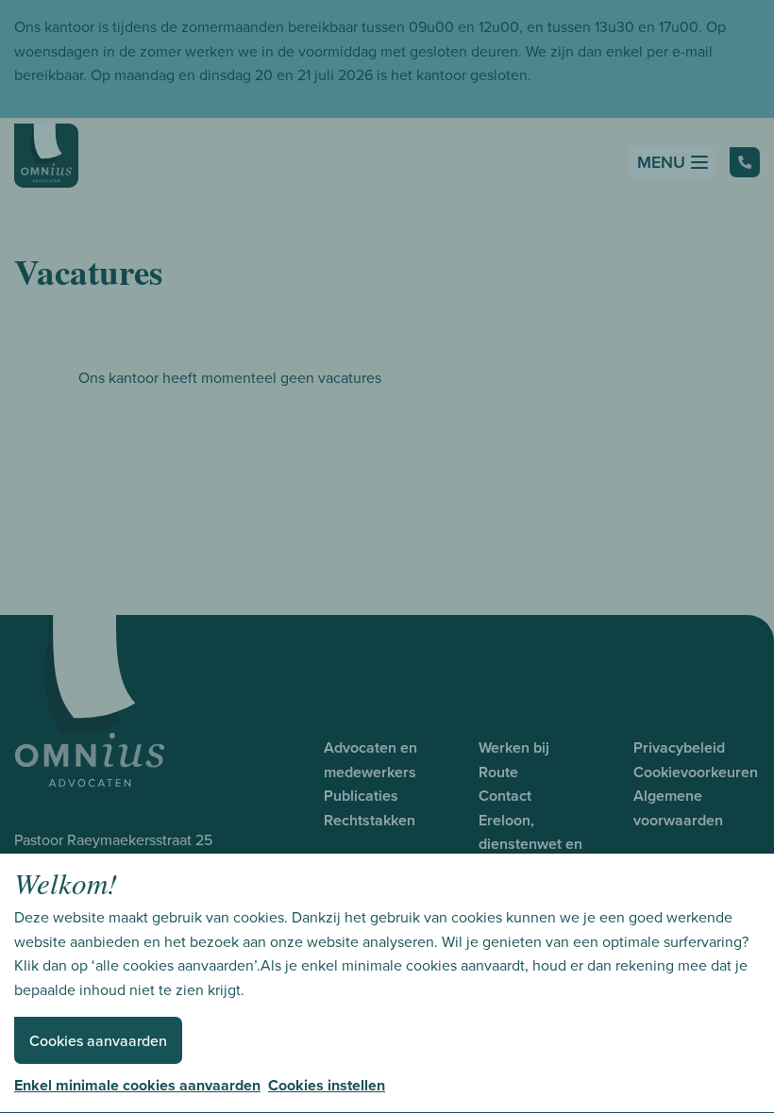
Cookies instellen (326, 1085)
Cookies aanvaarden (98, 1041)
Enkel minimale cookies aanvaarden (137, 1085)
